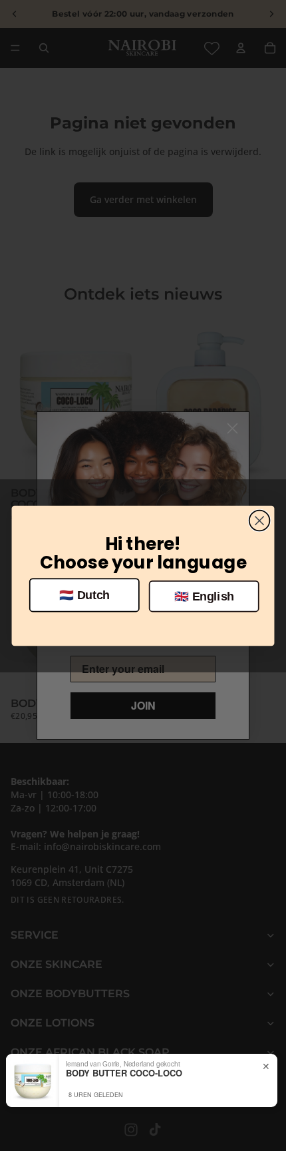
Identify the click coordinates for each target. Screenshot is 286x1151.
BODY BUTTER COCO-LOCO (124, 1073)
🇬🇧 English (204, 596)
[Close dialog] (259, 520)
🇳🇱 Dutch (84, 594)
